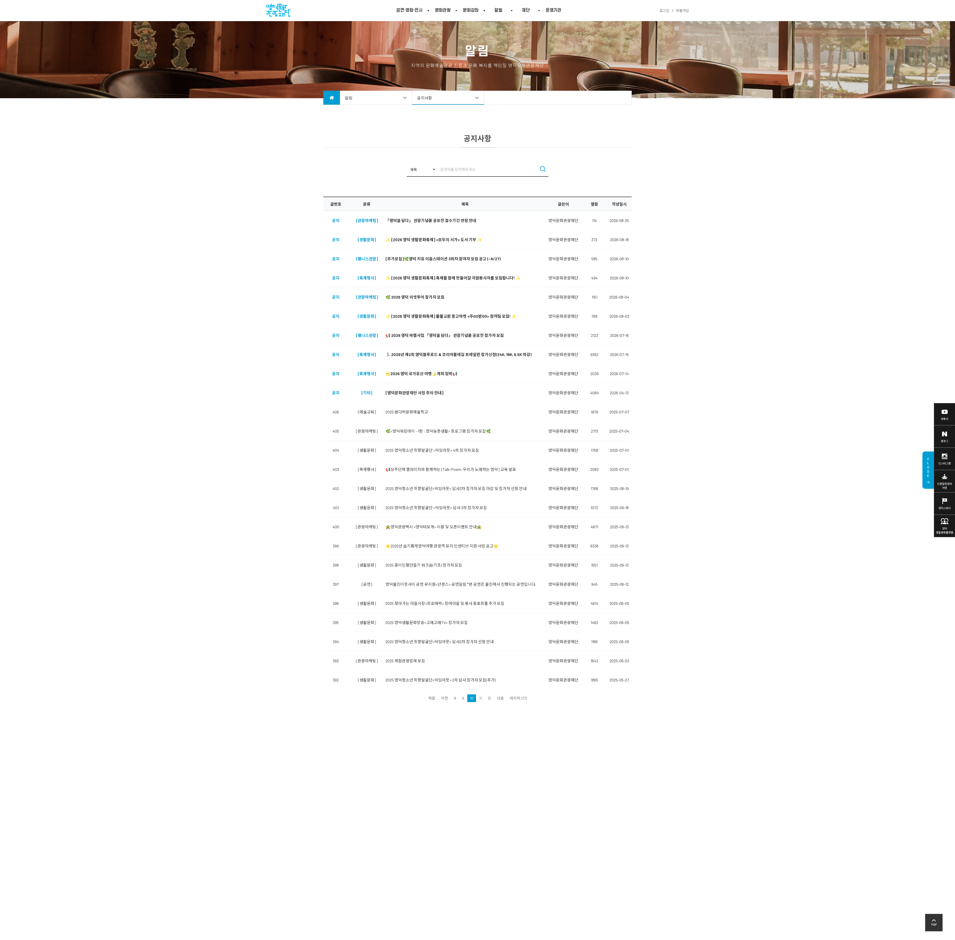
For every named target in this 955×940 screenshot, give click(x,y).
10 (471, 698)
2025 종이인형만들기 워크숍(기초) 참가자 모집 (423, 565)
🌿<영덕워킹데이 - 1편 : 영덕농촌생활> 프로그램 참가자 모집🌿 (438, 431)
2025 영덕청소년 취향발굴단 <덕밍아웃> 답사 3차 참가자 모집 (436, 507)
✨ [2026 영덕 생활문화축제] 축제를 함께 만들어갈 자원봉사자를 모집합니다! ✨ (453, 277)
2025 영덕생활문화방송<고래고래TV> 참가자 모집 (426, 622)
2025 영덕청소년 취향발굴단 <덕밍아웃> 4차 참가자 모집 (432, 450)
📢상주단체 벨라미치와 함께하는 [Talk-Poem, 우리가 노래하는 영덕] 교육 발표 (450, 469)
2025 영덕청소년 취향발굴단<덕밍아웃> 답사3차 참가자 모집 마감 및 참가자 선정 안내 (455, 488)
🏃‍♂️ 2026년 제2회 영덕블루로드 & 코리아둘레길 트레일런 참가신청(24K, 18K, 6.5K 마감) (458, 354)
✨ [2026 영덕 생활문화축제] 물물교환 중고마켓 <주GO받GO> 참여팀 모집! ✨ (450, 316)
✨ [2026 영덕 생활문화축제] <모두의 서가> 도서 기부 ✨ (433, 239)
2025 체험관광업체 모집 (405, 660)
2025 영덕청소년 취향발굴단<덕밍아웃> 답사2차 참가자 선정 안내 (439, 641)
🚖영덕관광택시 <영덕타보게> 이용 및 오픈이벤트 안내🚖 (433, 526)
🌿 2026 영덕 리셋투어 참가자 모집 (414, 297)
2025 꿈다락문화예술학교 (406, 411)
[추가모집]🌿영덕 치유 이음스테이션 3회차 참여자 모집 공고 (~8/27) (443, 258)
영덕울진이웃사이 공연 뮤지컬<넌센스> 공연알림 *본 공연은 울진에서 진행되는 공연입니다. (460, 584)
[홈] (331, 98)
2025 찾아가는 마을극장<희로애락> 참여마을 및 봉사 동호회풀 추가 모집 (444, 603)
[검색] (543, 169)
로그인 (664, 10)
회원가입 (682, 10)
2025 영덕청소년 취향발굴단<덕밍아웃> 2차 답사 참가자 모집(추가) (440, 679)
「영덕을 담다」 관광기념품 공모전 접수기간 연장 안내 (430, 220)
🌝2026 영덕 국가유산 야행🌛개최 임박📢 (421, 373)
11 (480, 698)
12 (489, 698)
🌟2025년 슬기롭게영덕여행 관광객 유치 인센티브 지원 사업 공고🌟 (441, 545)
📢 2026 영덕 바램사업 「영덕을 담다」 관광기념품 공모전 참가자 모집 (444, 335)
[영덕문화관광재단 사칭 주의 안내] (414, 392)
